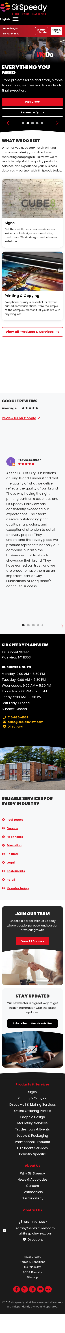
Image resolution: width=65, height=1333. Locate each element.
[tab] (23, 625)
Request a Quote (42, 31)
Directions (15, 726)
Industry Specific (32, 1154)
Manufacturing (18, 888)
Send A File (56, 31)
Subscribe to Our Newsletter (32, 1023)
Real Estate (15, 820)
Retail (11, 880)
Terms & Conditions (32, 1262)
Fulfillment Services (32, 1148)
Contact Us (32, 1210)
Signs (10, 222)
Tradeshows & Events (32, 1129)
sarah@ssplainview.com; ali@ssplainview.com (35, 1231)
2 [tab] (28, 123)
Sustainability (32, 1198)
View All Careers (32, 941)
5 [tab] (42, 123)
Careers (32, 1185)
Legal (11, 862)
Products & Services (33, 1084)
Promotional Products (32, 1142)
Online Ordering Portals (32, 1111)
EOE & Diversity (32, 1272)
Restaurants (16, 871)
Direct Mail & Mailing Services (32, 1104)
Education (14, 845)
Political (12, 854)
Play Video (32, 101)
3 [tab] (32, 123)
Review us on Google (19, 418)
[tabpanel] (32, 85)
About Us (32, 1166)
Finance (12, 828)
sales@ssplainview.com (25, 722)
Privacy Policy (32, 1257)
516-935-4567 (11, 33)
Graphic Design (32, 1117)
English (5, 19)
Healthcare (15, 837)
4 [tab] (37, 123)
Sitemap (32, 1277)
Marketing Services (32, 1123)
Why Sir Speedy (32, 1173)
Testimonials (32, 1192)
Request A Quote (32, 112)
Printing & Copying (22, 295)
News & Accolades (32, 1179)
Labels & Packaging (32, 1135)
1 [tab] (23, 123)
